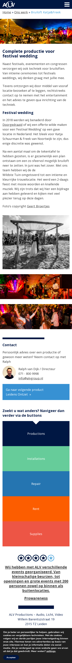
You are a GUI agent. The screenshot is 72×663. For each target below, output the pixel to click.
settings (50, 651)
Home (7, 12)
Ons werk (21, 12)
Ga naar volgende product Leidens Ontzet (25, 392)
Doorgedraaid (12, 125)
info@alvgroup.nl (30, 378)
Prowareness (36, 598)
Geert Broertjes (38, 206)
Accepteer (11, 657)
